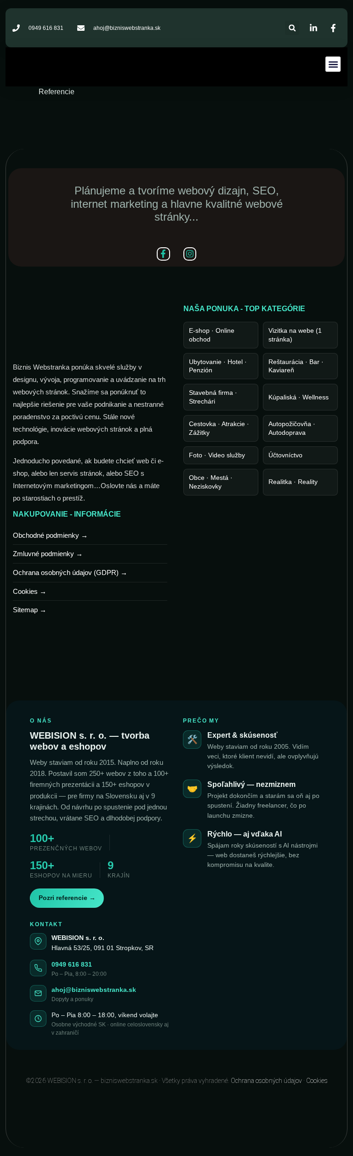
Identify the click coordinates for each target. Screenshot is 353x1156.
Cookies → (29, 591)
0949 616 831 (71, 964)
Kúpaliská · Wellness (298, 397)
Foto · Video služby (217, 455)
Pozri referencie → (67, 897)
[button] (292, 28)
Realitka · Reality (293, 481)
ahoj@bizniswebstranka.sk (93, 989)
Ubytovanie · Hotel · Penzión (218, 366)
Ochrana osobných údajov (266, 1080)
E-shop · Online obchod (211, 335)
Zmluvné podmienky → (48, 554)
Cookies (317, 1080)
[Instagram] (190, 254)
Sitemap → (29, 610)
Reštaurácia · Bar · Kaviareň (296, 366)
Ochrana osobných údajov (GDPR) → (70, 572)
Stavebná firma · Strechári (213, 397)
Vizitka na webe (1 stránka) (295, 335)
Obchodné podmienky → (50, 535)
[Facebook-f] (163, 254)
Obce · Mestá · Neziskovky (211, 482)
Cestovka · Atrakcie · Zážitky (219, 428)
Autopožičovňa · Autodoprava (291, 428)
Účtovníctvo (285, 455)
